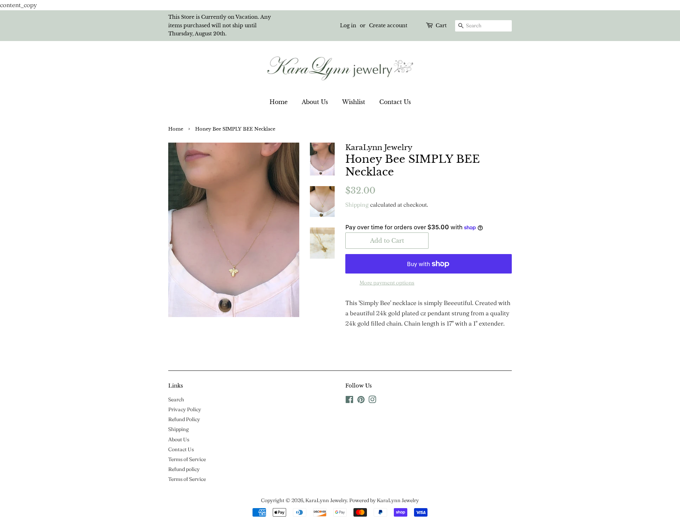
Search (176, 399)
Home (279, 101)
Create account (388, 25)
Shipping (357, 204)
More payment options (386, 282)
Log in (348, 25)
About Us (315, 101)
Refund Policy (184, 419)
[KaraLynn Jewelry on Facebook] (349, 401)
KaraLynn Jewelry (326, 500)
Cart (441, 25)
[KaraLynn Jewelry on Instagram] (372, 401)
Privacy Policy (184, 409)
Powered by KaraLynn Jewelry (384, 500)
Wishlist (353, 101)
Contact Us (395, 101)
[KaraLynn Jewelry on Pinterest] (361, 401)
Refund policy (184, 469)
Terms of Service (187, 459)
